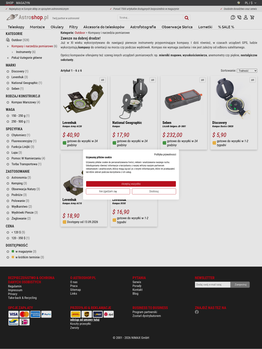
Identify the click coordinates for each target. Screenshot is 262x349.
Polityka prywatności (165, 154)
